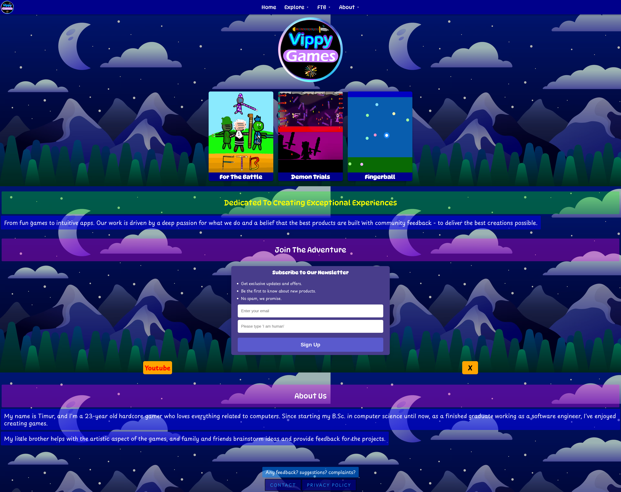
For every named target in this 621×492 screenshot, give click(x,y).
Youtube (157, 368)
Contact (283, 485)
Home (268, 7)
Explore (294, 7)
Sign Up (310, 345)
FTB (321, 7)
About (347, 7)
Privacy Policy (329, 485)
